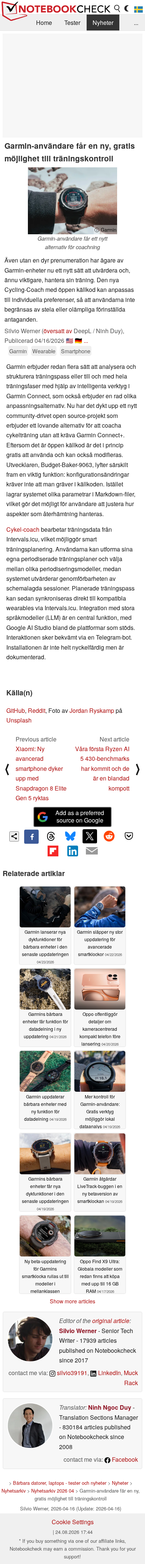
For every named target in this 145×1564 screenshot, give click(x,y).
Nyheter (103, 22)
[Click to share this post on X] (90, 836)
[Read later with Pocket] (129, 836)
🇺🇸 (69, 340)
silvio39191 (71, 1372)
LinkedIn (109, 1372)
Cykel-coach (22, 529)
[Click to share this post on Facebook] (31, 837)
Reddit (36, 710)
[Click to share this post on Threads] (51, 837)
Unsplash (19, 720)
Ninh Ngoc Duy (109, 1407)
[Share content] (14, 836)
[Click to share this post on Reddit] (109, 836)
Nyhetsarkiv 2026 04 (52, 1490)
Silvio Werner (78, 1330)
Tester (72, 22)
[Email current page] (92, 851)
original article (110, 1320)
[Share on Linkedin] (72, 851)
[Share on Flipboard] (53, 851)
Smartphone (75, 351)
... (136, 22)
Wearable (43, 351)
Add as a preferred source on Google (79, 816)
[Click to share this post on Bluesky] (70, 837)
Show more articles (72, 1301)
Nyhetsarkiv (13, 1490)
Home (44, 22)
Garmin (18, 351)
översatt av (58, 330)
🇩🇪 (78, 340)
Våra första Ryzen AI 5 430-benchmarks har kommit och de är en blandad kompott (102, 768)
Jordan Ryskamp (92, 710)
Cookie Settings (73, 1522)
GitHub (15, 710)
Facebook (124, 1459)
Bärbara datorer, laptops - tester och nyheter (59, 1482)
